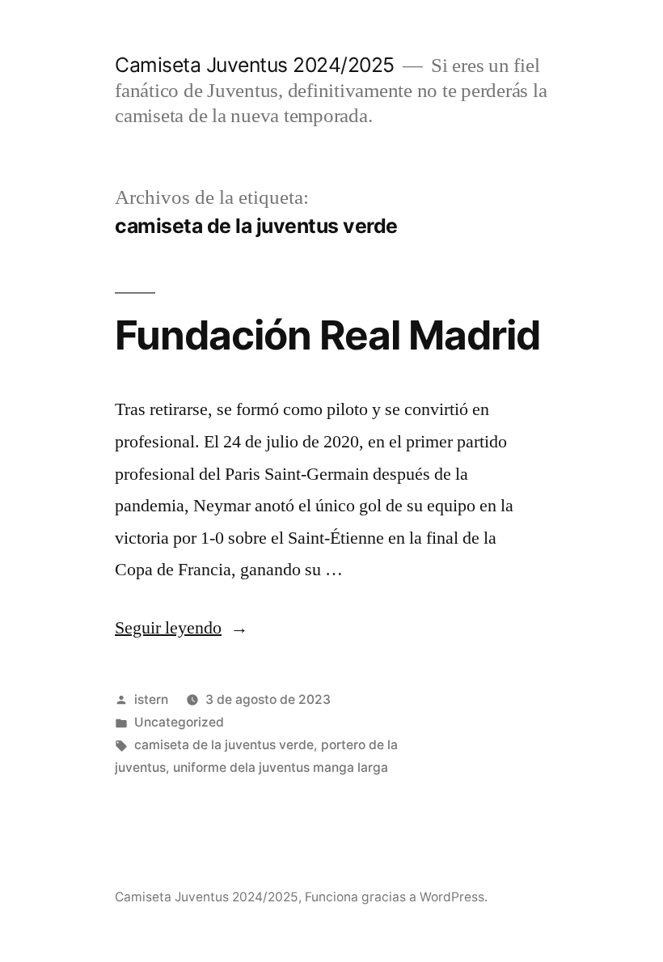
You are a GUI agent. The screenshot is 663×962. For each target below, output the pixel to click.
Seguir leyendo (181, 628)
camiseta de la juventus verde (224, 744)
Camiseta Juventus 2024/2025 (255, 65)
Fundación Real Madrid (327, 335)
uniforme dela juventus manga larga (280, 767)
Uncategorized (179, 722)
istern (151, 699)
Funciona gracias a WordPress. (396, 897)
